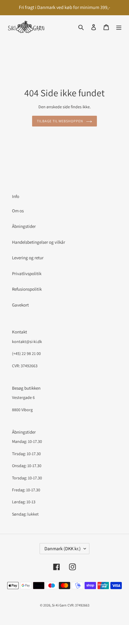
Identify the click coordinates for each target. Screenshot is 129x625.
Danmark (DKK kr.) (62, 548)
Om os (18, 211)
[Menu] (118, 27)
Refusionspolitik (27, 289)
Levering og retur (28, 257)
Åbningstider (24, 226)
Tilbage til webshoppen (60, 121)
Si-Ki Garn (59, 605)
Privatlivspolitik (26, 273)
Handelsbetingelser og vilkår (38, 242)
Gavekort (20, 305)
